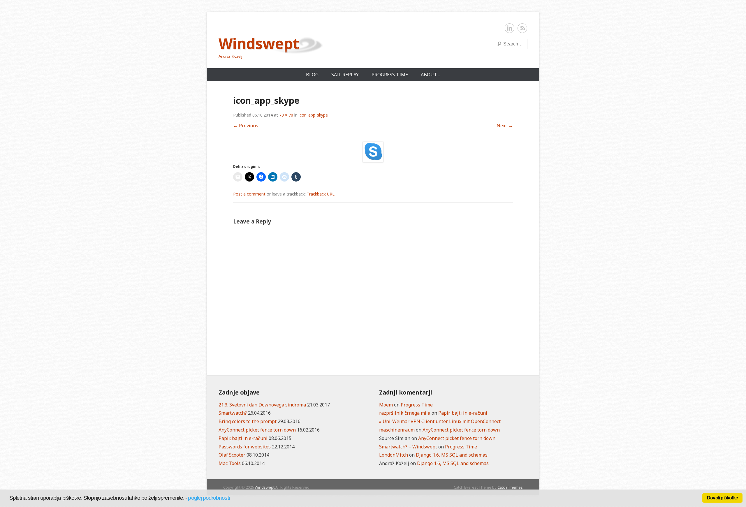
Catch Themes (510, 487)
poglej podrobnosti (208, 498)
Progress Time (390, 74)
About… (430, 74)
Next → (505, 125)
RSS (522, 28)
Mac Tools (230, 463)
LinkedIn (510, 28)
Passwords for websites (245, 446)
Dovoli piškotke (722, 497)
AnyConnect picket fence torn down (257, 430)
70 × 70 (286, 115)
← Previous (245, 125)
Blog (312, 74)
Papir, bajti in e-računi (243, 438)
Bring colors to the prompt (248, 421)
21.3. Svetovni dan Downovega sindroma (262, 405)
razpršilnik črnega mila (404, 413)
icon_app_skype (313, 115)
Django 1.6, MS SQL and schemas (452, 455)
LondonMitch (393, 455)
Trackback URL (321, 194)
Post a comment (249, 194)
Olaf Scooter (232, 455)
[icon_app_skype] (373, 152)
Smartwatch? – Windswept (408, 446)
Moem (386, 405)
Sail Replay (345, 74)
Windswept (259, 43)
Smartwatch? (233, 413)
